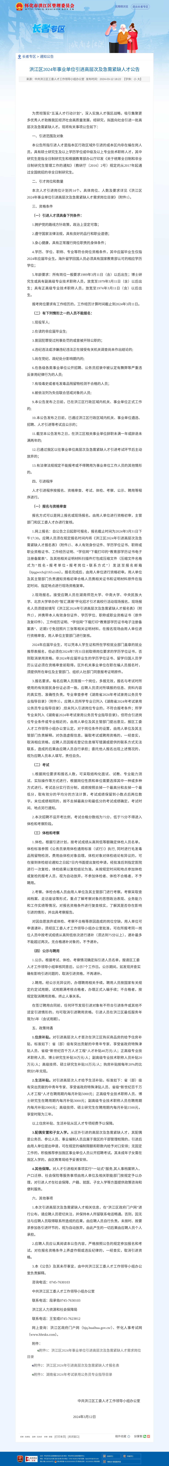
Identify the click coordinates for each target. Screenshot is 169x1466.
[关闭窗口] (73, 1436)
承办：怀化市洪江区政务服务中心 (74, 1456)
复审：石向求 (37, 1437)
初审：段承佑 (25, 1437)
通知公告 (47, 56)
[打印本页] (60, 1436)
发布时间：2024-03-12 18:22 (103, 79)
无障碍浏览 (121, 6)
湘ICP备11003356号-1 (47, 1461)
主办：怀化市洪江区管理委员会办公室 (51, 1456)
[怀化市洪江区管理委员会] (45, 6)
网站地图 (97, 1461)
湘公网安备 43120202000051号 (67, 1461)
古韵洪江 (110, 1456)
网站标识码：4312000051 (85, 1461)
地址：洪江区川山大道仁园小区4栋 (51, 1459)
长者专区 (29, 56)
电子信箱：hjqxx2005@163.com (88, 1459)
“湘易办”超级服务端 (114, 1462)
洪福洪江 (130, 1456)
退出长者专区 (140, 6)
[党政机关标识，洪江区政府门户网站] (20, 1463)
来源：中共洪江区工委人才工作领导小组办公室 (55, 79)
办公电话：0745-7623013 (70, 1459)
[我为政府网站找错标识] (31, 1463)
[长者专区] (49, 29)
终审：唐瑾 (48, 1437)
